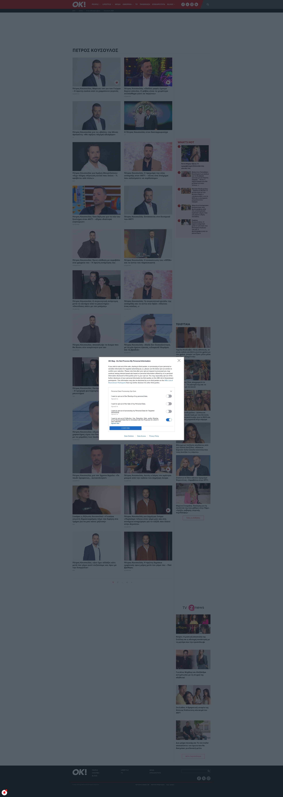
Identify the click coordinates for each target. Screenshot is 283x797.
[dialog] (141, 398)
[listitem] (141, 391)
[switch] (169, 396)
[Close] (180, 361)
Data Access (141, 436)
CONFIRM (125, 428)
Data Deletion (129, 436)
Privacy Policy (154, 436)
